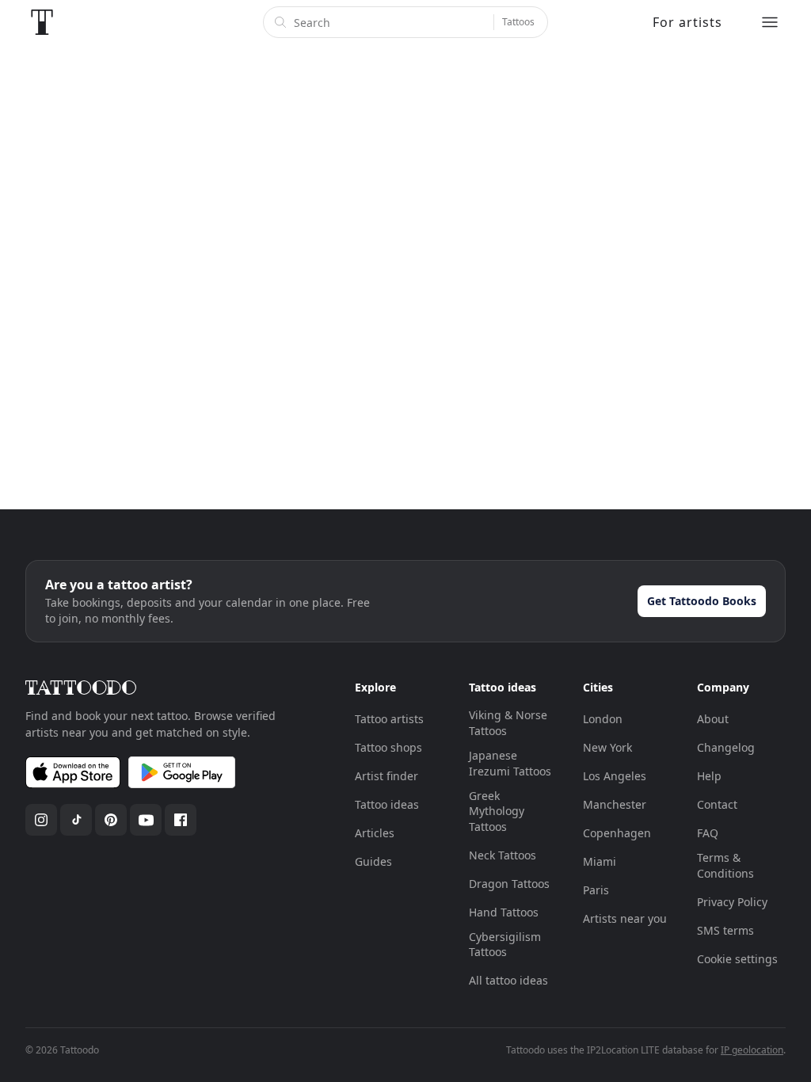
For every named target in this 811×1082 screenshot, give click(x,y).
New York (607, 747)
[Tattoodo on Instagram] (41, 820)
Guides (373, 861)
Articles (374, 832)
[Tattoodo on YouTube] (146, 820)
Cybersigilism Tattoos (505, 944)
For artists (687, 22)
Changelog (726, 747)
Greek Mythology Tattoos (496, 811)
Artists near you (625, 918)
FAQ (707, 832)
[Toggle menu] (770, 22)
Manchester (614, 804)
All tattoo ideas (508, 980)
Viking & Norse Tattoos (508, 722)
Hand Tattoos (504, 912)
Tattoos (518, 22)
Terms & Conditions (725, 865)
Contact (717, 804)
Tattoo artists (389, 718)
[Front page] (42, 22)
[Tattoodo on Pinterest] (111, 820)
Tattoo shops (388, 747)
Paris (596, 889)
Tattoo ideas (387, 804)
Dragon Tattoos (509, 883)
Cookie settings (737, 958)
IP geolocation (752, 1050)
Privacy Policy (732, 901)
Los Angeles (614, 775)
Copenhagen (617, 832)
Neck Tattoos (502, 855)
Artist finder (386, 775)
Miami (599, 861)
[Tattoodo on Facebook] (180, 820)
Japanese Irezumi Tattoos (510, 763)
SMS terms (725, 930)
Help (709, 775)
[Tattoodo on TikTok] (76, 820)
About (713, 718)
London (603, 718)
